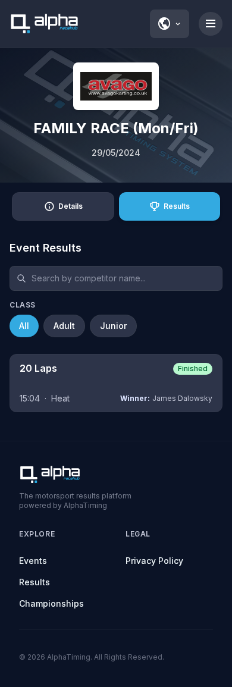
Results (34, 582)
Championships (51, 603)
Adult (64, 326)
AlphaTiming (68, 657)
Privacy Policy (154, 561)
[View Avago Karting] (116, 86)
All (24, 326)
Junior (113, 326)
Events (33, 561)
